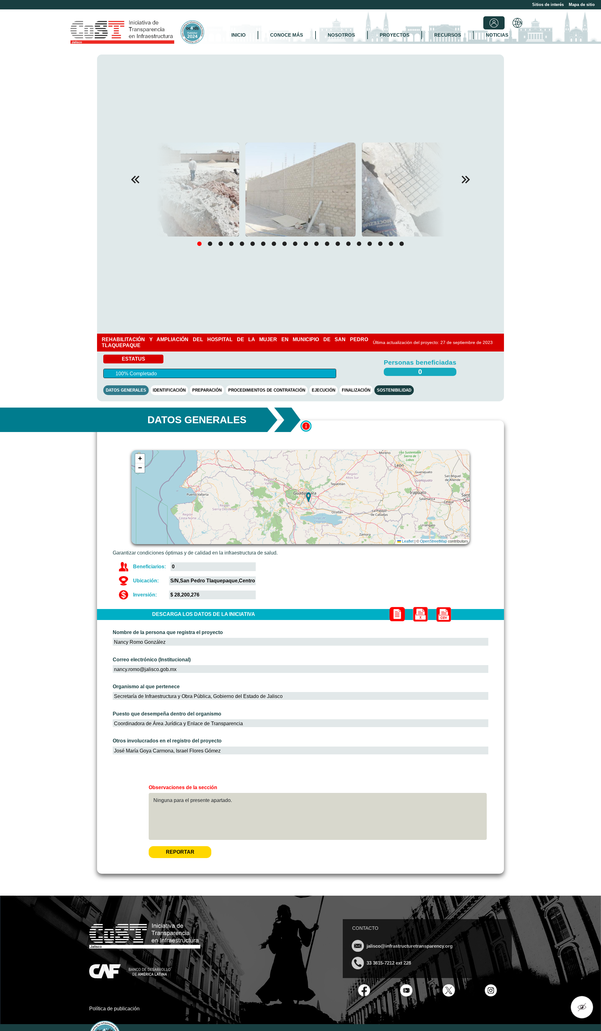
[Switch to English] (517, 22)
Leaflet (407, 541)
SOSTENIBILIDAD (394, 390)
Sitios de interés (548, 5)
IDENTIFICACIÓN (169, 390)
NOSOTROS (341, 35)
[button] (465, 179)
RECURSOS (447, 35)
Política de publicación (114, 1008)
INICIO (238, 35)
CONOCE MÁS (286, 35)
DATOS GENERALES (126, 390)
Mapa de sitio (582, 5)
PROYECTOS (394, 35)
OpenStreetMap (433, 541)
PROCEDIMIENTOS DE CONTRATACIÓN (266, 390)
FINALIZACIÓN (356, 390)
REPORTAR (180, 852)
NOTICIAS (497, 35)
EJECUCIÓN (323, 390)
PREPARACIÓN (207, 390)
